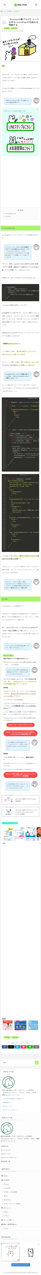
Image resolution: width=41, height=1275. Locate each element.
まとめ (8, 216)
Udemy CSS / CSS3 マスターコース (20, 725)
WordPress (7, 1200)
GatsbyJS (14, 28)
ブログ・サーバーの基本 (12, 1203)
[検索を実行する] (37, 1063)
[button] (5, 1047)
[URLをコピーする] (36, 1047)
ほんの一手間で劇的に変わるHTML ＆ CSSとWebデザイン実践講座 (20, 775)
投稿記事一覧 (5, 1161)
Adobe (5, 1176)
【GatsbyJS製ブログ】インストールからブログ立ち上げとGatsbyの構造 (26, 812)
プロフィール (7, 1106)
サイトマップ (5, 1150)
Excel (6, 1228)
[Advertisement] (20, 181)
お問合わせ (6, 1102)
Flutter (6, 1184)
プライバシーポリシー (10, 1110)
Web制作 (7, 28)
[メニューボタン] (5, 4)
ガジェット (7, 1208)
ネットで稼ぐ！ (8, 1220)
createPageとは (11, 213)
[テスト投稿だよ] (30, 1252)
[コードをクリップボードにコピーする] (37, 288)
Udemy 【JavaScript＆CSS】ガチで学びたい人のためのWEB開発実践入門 (20, 733)
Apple (6, 1212)
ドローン (7, 1216)
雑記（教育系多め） (10, 1224)
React (6, 1196)
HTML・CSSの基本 (10, 1192)
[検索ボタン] (36, 4)
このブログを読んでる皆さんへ (13, 1098)
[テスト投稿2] (10, 1252)
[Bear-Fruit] (20, 4)
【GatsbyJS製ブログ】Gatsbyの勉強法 (25, 800)
